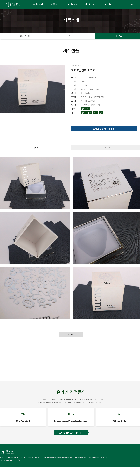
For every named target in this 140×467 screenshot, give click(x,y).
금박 (101, 113)
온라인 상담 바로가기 (102, 128)
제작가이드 (72, 4)
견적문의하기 (90, 4)
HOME (133, 4)
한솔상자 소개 (37, 4)
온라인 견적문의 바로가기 (71, 432)
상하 (83, 113)
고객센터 (108, 4)
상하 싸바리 (85, 109)
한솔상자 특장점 (24, 36)
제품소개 (55, 4)
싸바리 (89, 113)
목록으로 (71, 334)
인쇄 (95, 113)
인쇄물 (71, 36)
